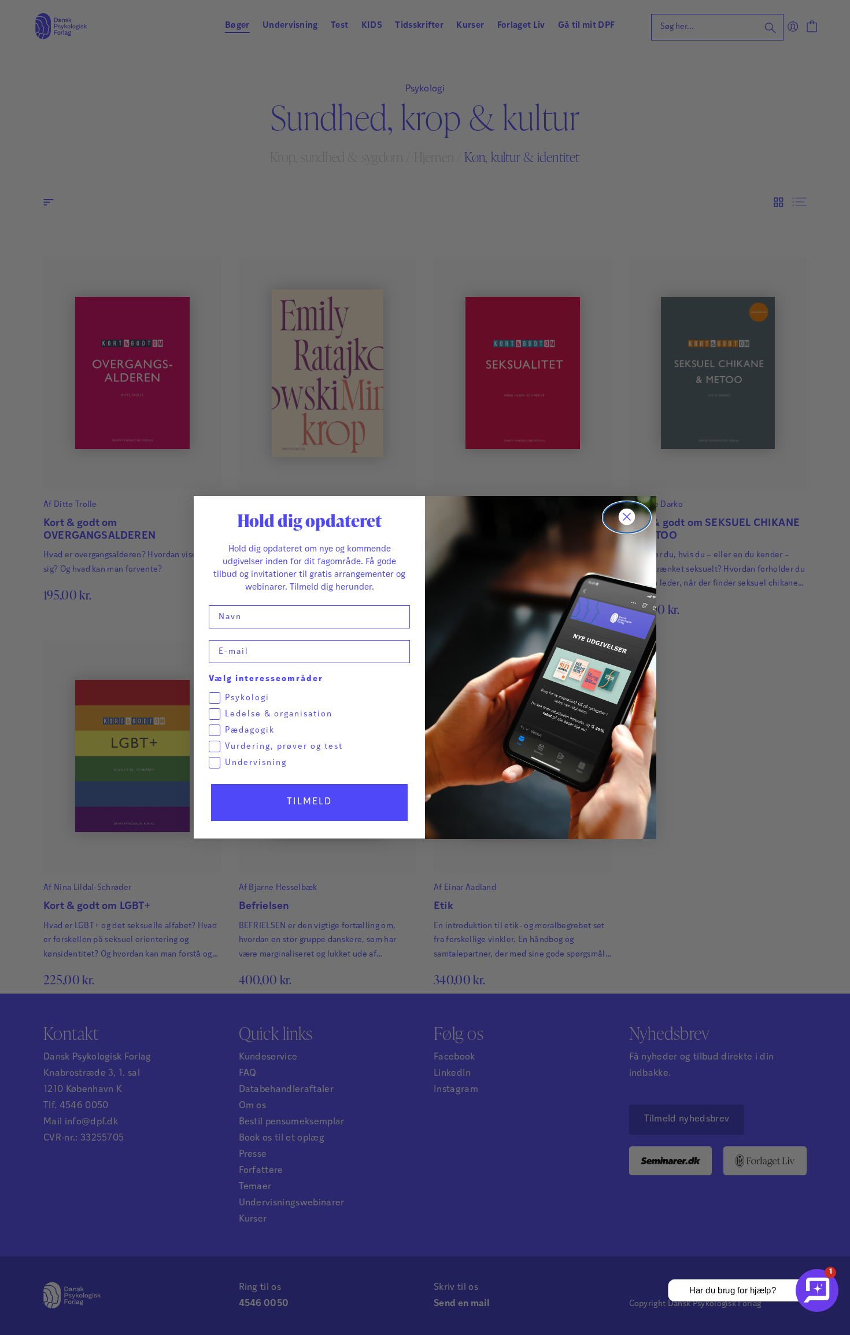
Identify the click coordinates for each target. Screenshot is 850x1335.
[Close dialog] (627, 517)
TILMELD (309, 802)
